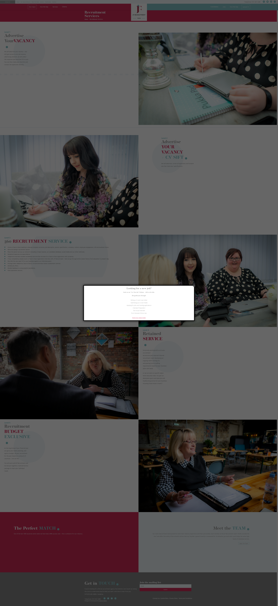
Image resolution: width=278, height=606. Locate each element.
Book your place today (139, 318)
